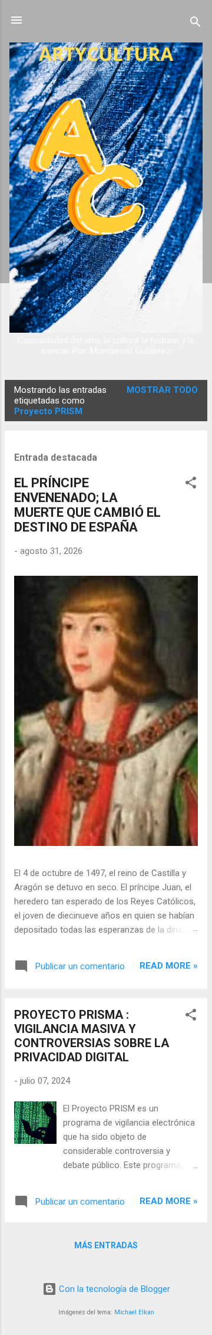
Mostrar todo (162, 390)
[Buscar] (195, 24)
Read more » (169, 965)
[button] (191, 484)
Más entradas (106, 1245)
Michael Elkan (134, 1312)
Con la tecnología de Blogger (113, 1289)
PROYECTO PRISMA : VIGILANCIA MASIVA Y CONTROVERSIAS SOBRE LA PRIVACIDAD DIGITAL (91, 1036)
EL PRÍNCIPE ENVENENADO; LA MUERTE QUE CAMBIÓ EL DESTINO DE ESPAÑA (87, 504)
